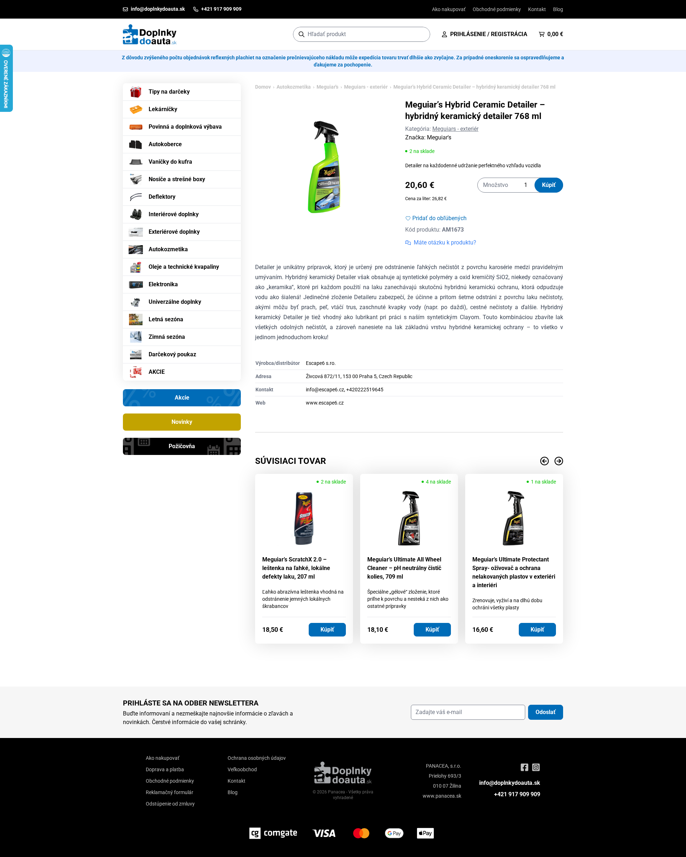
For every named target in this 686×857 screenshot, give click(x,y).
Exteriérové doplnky (174, 231)
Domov (263, 87)
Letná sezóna (166, 319)
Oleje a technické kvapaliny (184, 266)
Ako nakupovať (449, 9)
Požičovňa (182, 446)
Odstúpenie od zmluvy (170, 804)
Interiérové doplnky (174, 214)
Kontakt (537, 9)
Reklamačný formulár (169, 792)
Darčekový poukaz (172, 354)
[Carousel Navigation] (409, 461)
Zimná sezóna (167, 336)
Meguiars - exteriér (366, 87)
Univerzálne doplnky (175, 301)
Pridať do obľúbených (439, 218)
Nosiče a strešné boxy (177, 179)
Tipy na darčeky (169, 91)
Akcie (182, 397)
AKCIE (157, 371)
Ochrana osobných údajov (257, 758)
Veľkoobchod (242, 769)
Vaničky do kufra (170, 161)
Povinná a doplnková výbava (185, 126)
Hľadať (421, 34)
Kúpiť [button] (327, 629)
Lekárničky (163, 109)
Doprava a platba (165, 769)
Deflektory (162, 196)
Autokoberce (165, 144)
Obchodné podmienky (497, 9)
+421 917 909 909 (517, 794)
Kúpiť (549, 185)
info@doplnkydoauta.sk (509, 782)
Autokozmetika (168, 249)
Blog (558, 9)
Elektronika (163, 284)
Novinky (182, 421)
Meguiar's (327, 87)
